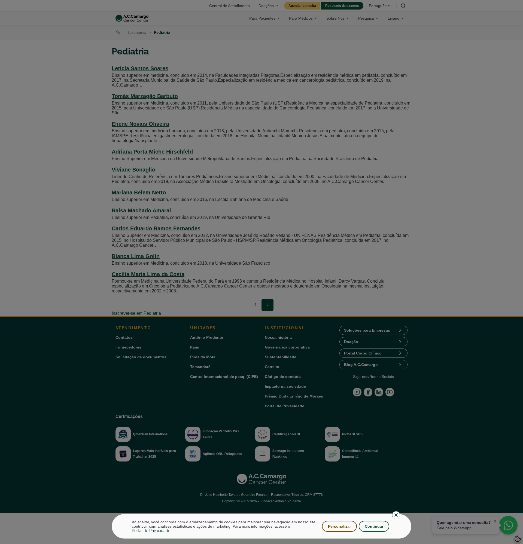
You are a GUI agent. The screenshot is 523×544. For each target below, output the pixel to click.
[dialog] (261, 526)
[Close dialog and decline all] (396, 515)
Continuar (374, 526)
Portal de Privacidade (151, 531)
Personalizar (339, 526)
